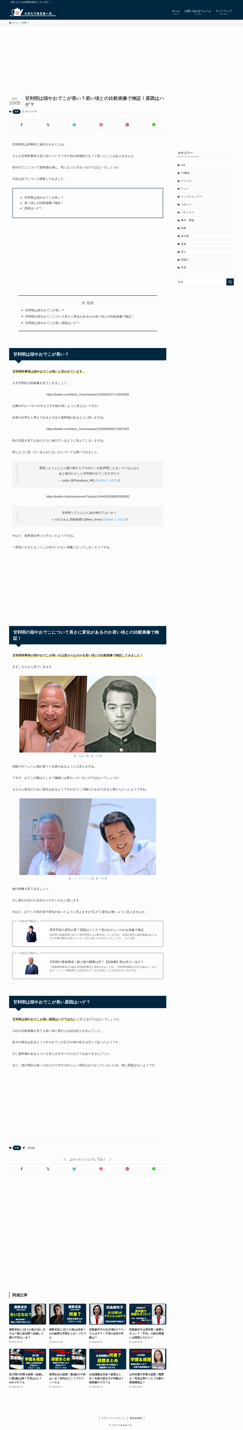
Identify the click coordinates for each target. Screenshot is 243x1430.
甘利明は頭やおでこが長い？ (45, 310)
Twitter (82, 756)
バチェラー (187, 212)
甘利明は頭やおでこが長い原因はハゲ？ (52, 323)
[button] (21, 125)
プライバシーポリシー (113, 1418)
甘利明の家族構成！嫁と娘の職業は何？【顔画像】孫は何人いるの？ (97, 961)
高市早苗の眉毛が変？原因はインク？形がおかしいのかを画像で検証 (97, 929)
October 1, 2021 (114, 519)
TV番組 (185, 172)
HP (97, 756)
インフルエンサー (191, 196)
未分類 (185, 235)
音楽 (183, 267)
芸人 (183, 251)
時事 (16, 111)
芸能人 (185, 259)
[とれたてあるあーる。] (32, 12)
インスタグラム (82, 878)
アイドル (186, 180)
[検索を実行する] (230, 282)
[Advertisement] (121, 54)
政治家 (31, 1148)
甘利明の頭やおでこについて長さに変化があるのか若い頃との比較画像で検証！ (79, 316)
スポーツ (186, 204)
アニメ (185, 188)
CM (183, 165)
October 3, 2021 (106, 480)
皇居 (183, 243)
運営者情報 (136, 1418)
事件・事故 (187, 220)
